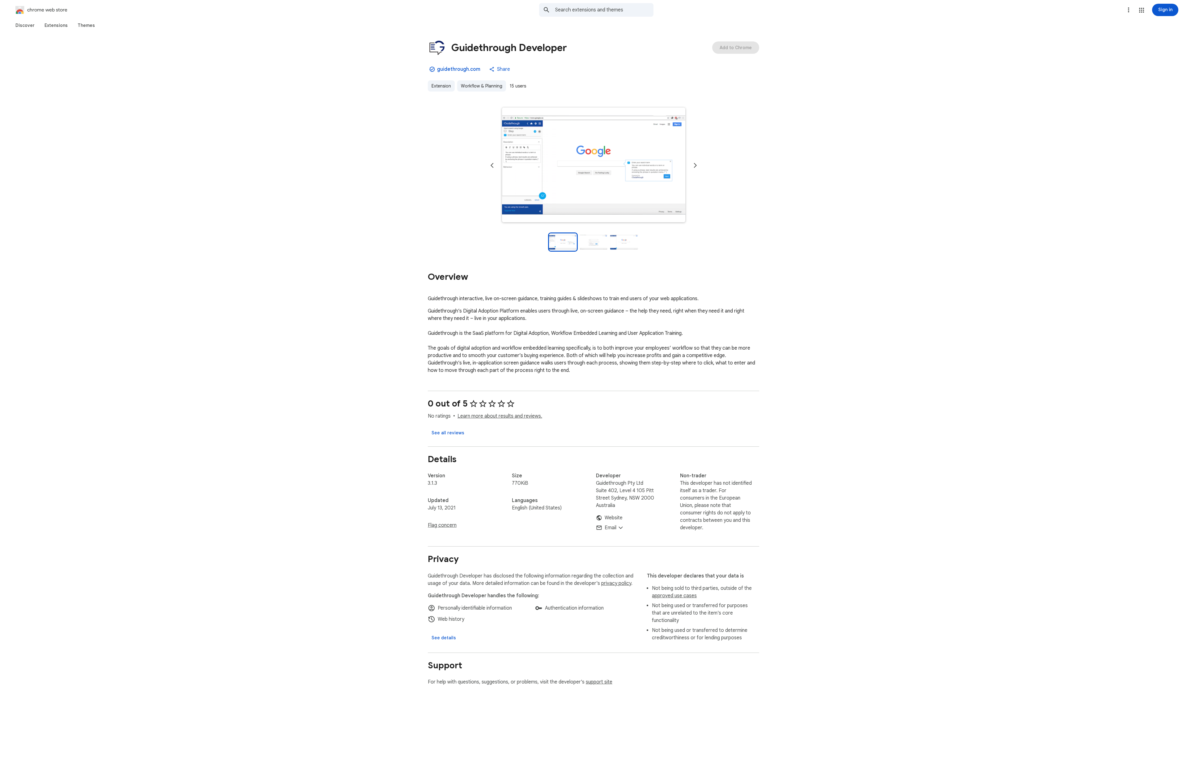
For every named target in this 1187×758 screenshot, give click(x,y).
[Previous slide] (492, 165)
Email (610, 528)
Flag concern (442, 525)
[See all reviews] (448, 432)
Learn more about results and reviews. (499, 416)
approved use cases (674, 596)
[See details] (444, 637)
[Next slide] (695, 165)
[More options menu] (1128, 10)
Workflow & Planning (481, 86)
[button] (1141, 10)
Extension (441, 86)
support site (599, 682)
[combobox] (604, 10)
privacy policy (616, 583)
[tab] (25, 25)
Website (614, 518)
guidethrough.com (458, 69)
